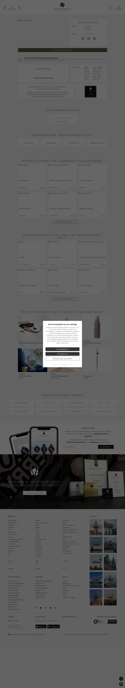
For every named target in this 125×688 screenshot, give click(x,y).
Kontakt (71, 364)
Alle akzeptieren (62, 349)
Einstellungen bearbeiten (62, 358)
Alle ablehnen (62, 354)
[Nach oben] (121, 684)
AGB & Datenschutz (63, 364)
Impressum (54, 364)
